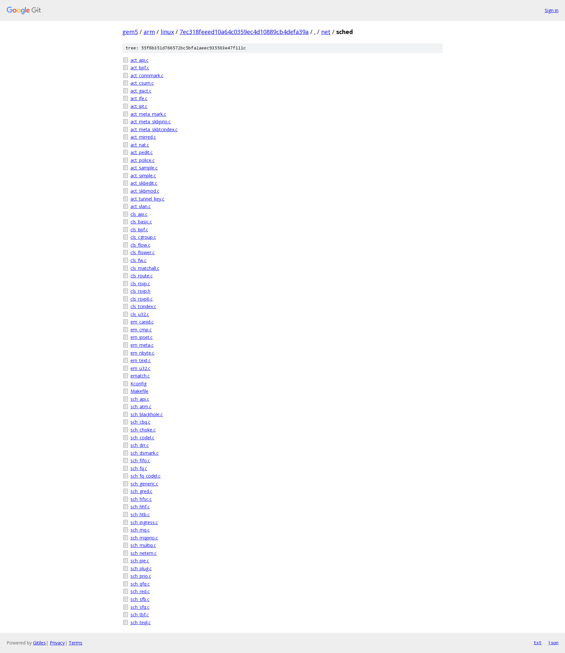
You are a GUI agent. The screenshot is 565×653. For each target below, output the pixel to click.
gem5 (130, 32)
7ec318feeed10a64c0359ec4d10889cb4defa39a (244, 32)
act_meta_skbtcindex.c (154, 129)
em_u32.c (140, 368)
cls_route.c (141, 276)
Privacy (57, 643)
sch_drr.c (139, 445)
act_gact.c (140, 91)
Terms (75, 643)
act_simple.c (143, 175)
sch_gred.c (141, 491)
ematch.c (140, 376)
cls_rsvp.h (140, 291)
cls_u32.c (139, 314)
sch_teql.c (140, 622)
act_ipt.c (138, 106)
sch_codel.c (142, 437)
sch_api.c (139, 399)
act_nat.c (139, 145)
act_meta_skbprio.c (150, 121)
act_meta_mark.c (148, 114)
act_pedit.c (141, 152)
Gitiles (39, 643)
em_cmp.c (141, 329)
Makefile (139, 391)
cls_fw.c (138, 260)
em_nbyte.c (142, 353)
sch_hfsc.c (141, 499)
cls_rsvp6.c (141, 299)
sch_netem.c (143, 553)
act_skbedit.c (143, 183)
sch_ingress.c (144, 522)
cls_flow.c (140, 245)
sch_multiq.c (143, 545)
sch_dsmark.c (144, 453)
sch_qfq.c (140, 584)
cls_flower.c (142, 252)
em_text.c (140, 360)
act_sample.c (144, 168)
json (553, 642)
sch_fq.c (138, 468)
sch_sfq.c (139, 607)
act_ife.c (138, 98)
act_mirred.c (143, 137)
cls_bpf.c (139, 229)
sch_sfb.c (139, 599)
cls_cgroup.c (143, 237)
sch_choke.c (143, 430)
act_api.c (139, 60)
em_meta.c (142, 345)
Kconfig (138, 383)
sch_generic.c (144, 484)
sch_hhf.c (140, 506)
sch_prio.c (140, 576)
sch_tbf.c (139, 614)
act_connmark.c (146, 75)
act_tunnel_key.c (147, 199)
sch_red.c (140, 591)
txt (537, 642)
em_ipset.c (141, 337)
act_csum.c (142, 83)
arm (149, 32)
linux (167, 32)
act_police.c (142, 160)
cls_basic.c (141, 222)
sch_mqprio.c (144, 538)
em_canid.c (142, 322)
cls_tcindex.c (143, 306)
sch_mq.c (140, 530)
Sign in (551, 10)
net (326, 32)
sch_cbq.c (140, 422)
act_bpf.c (139, 67)
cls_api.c (138, 214)
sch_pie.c (139, 560)
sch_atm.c (140, 406)
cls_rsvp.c (140, 283)
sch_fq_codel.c (145, 476)
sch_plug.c (141, 568)
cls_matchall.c (144, 268)
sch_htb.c (140, 514)
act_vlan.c (140, 206)
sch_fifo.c (140, 460)
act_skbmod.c (144, 191)
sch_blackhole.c (146, 414)
